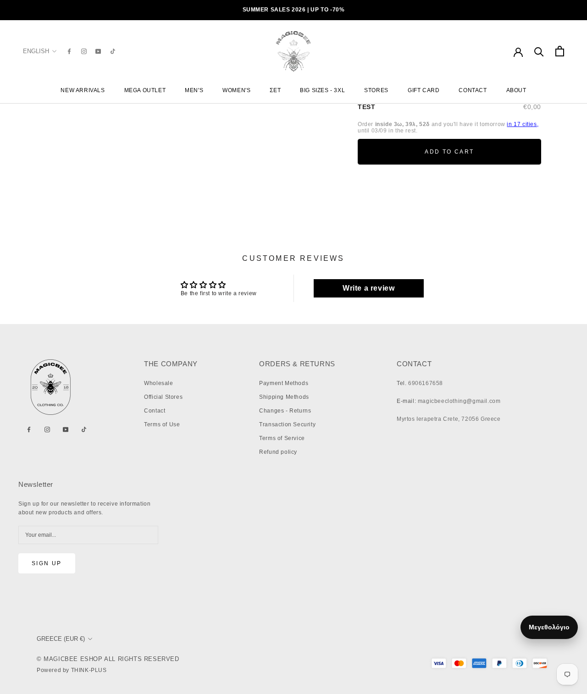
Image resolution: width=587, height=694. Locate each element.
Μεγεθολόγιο (549, 627)
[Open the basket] (559, 51)
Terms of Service (282, 438)
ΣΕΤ (275, 90)
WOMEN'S (236, 90)
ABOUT (516, 90)
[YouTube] (98, 51)
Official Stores (163, 397)
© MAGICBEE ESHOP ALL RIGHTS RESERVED (108, 658)
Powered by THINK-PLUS (72, 670)
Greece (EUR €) (61, 638)
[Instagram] (84, 51)
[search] (539, 51)
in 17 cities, (522, 124)
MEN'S (194, 90)
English (36, 51)
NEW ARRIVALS (83, 90)
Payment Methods (283, 383)
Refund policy (278, 452)
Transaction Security (287, 424)
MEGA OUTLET (145, 90)
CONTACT (473, 90)
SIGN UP (47, 563)
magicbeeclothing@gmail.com (459, 401)
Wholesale (158, 383)
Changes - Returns (285, 411)
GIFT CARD (423, 90)
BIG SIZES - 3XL (322, 90)
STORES (376, 90)
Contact (154, 411)
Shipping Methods (284, 397)
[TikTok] (113, 51)
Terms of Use (162, 424)
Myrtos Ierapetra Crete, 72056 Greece (449, 419)
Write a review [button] (368, 288)
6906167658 (425, 383)
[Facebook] (69, 51)
